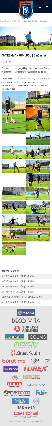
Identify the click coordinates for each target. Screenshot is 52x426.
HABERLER (12, 21)
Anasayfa (3, 21)
